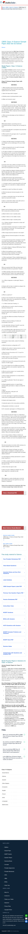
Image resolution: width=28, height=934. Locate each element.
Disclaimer (6, 902)
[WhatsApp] (26, 915)
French (4, 794)
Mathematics (5, 804)
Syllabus (6, 847)
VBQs (5, 878)
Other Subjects (5, 783)
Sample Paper (7, 850)
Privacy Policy (7, 906)
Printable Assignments (9, 868)
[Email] (26, 918)
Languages (4, 801)
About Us (6, 892)
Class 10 (11, 7)
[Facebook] (26, 921)
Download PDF (23, 49)
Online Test (7, 885)
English (4, 790)
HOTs (5, 875)
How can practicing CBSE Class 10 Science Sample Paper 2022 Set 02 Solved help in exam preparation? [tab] (11, 751)
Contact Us (6, 895)
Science (16, 7)
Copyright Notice (8, 909)
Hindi (3, 797)
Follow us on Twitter (8, 899)
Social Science (5, 772)
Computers (4, 787)
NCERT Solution (8, 854)
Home (3, 7)
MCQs (5, 882)
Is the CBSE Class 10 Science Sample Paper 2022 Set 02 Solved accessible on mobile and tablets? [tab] (12, 758)
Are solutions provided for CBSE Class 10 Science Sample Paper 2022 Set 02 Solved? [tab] (12, 743)
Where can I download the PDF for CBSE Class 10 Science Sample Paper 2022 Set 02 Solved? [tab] (13, 736)
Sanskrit (4, 780)
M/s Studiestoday (15, 931)
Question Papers (8, 857)
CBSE (7, 7)
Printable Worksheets (9, 871)
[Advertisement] (14, 26)
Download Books (8, 861)
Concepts (6, 864)
